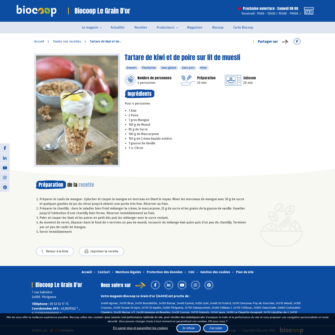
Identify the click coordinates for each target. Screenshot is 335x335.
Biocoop (218, 27)
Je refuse (188, 328)
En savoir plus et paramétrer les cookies (140, 328)
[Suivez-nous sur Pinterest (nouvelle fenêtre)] (5, 187)
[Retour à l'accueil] (36, 11)
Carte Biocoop (243, 27)
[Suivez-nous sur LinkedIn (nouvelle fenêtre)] (5, 158)
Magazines (194, 27)
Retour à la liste (57, 251)
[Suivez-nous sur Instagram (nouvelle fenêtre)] (5, 177)
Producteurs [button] (165, 27)
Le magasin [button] (90, 27)
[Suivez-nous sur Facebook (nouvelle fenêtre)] (5, 148)
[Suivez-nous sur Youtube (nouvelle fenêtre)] (5, 167)
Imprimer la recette (104, 251)
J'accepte (215, 328)
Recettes (140, 27)
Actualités (118, 27)
